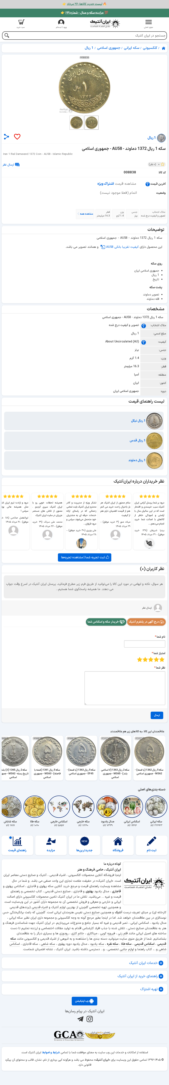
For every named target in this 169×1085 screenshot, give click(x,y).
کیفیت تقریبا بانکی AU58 (122, 247)
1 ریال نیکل (138, 420)
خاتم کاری (77, 933)
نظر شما (160, 668)
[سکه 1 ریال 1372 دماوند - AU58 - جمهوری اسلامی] (84, 87)
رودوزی (63, 933)
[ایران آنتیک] (163, 48)
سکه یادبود (97, 944)
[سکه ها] (99, 1035)
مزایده (51, 850)
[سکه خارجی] (83, 807)
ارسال (157, 715)
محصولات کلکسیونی (35, 897)
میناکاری (92, 933)
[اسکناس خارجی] (59, 807)
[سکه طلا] (34, 807)
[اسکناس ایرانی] (132, 807)
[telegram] (79, 1019)
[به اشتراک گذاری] (6, 136)
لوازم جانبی (127, 949)
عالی (139, 659)
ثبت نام (151, 850)
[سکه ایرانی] (156, 807)
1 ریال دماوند (137, 460)
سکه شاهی (48, 944)
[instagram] (89, 1019)
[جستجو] (6, 36)
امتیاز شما (159, 653)
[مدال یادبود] (107, 807)
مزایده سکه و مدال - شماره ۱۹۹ (84, 13)
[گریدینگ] (69, 1035)
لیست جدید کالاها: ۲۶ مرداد (84, 4)
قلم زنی (123, 933)
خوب (145, 659)
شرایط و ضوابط (51, 1052)
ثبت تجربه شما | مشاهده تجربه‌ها (83, 557)
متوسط (150, 659)
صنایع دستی (91, 912)
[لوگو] (104, 23)
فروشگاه (118, 850)
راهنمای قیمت (17, 850)
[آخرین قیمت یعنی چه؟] (148, 184)
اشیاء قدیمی (40, 907)
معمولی (156, 659)
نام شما (161, 637)
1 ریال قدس (138, 440)
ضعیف (161, 659)
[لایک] (16, 137)
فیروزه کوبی (107, 933)
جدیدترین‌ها (84, 850)
